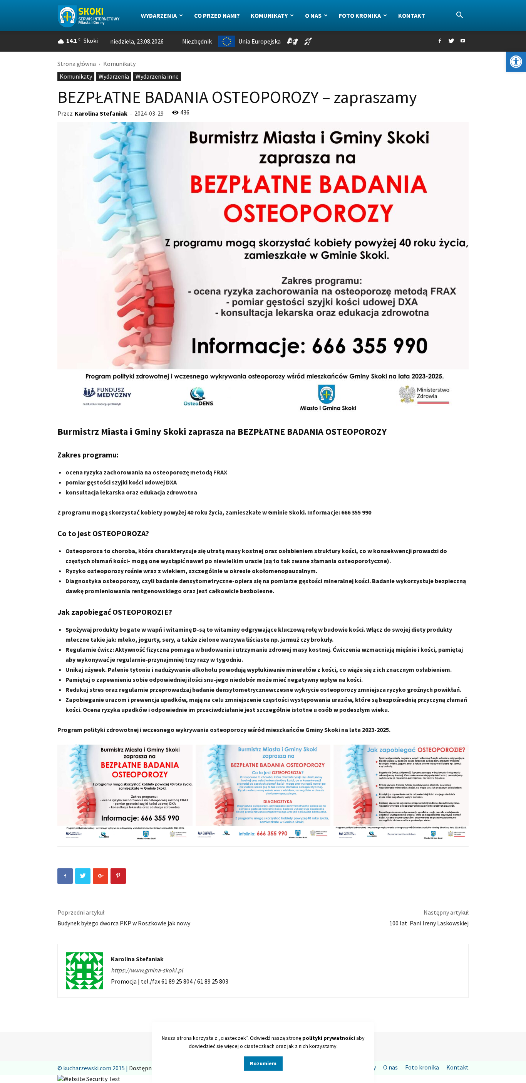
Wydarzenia (159, 15)
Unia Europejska (259, 41)
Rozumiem (263, 1063)
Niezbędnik (197, 41)
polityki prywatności (328, 1037)
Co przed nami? (217, 15)
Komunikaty (269, 15)
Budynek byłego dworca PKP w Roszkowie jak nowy (123, 923)
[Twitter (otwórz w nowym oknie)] (451, 41)
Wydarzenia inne (157, 76)
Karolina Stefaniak (101, 113)
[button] (516, 62)
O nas (313, 15)
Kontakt (411, 15)
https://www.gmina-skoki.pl (147, 970)
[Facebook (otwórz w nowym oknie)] (440, 41)
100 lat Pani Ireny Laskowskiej (429, 923)
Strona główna (76, 63)
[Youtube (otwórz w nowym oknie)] (463, 41)
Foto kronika (360, 15)
